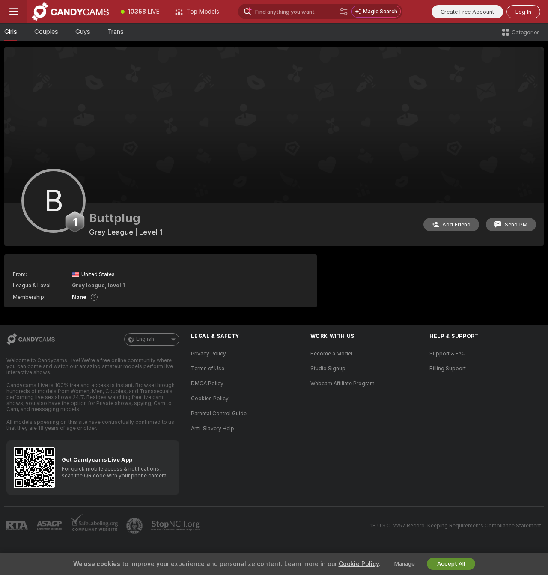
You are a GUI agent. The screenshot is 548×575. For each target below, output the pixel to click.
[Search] (344, 12)
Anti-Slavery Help (212, 429)
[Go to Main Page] (70, 11)
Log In (523, 12)
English (145, 339)
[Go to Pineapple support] (135, 526)
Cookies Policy (210, 399)
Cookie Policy (359, 563)
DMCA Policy (207, 384)
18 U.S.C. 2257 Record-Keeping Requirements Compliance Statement (455, 526)
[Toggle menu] (13, 11)
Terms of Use (207, 369)
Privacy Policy (208, 354)
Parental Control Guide (219, 414)
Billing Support (447, 369)
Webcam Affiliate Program (342, 384)
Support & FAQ (447, 354)
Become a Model (331, 354)
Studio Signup (327, 369)
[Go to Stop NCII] (176, 526)
